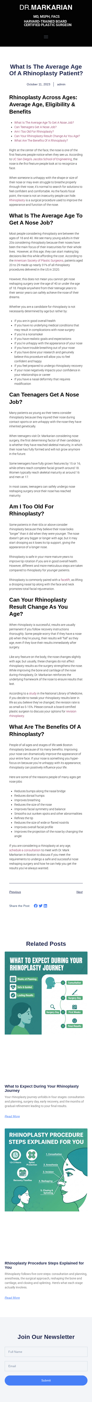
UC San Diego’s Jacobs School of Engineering (42, 159)
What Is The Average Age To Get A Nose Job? (44, 122)
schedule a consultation (25, 850)
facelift (65, 580)
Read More (12, 1116)
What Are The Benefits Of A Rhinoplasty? (41, 140)
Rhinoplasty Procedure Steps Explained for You (44, 1265)
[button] (46, 36)
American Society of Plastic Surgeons (38, 260)
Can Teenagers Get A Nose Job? (35, 127)
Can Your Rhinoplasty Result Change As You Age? (47, 136)
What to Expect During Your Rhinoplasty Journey (42, 1088)
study (33, 693)
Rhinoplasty (17, 200)
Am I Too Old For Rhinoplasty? (34, 131)
